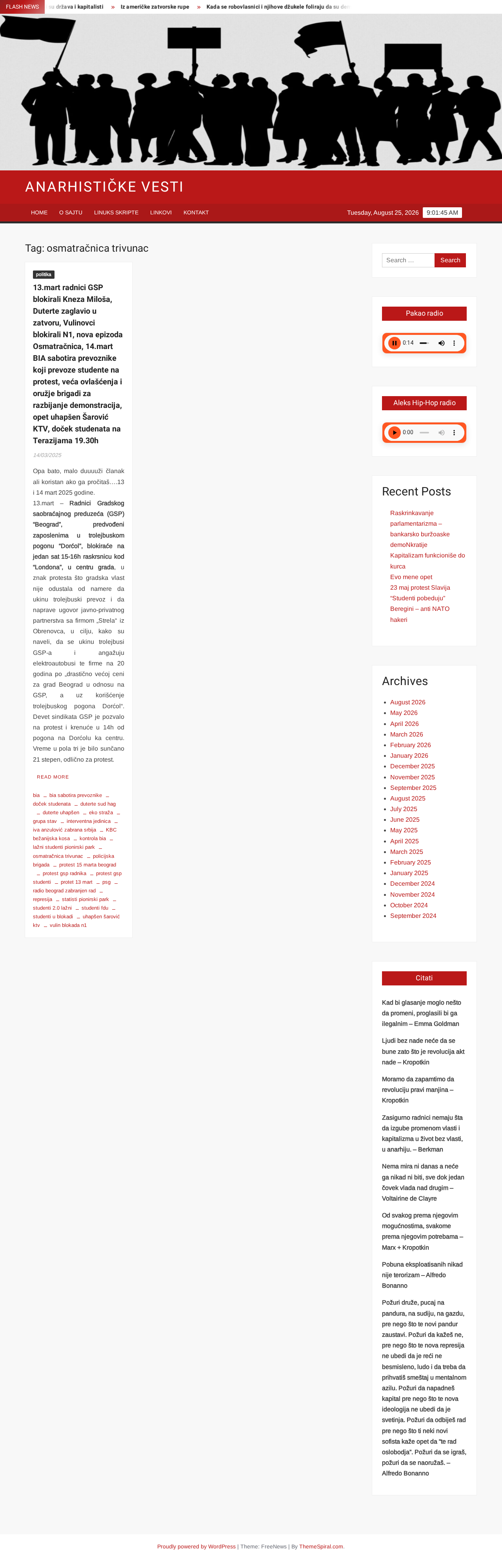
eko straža (101, 812)
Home (39, 212)
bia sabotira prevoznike (75, 795)
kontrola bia (93, 838)
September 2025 (413, 787)
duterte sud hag (98, 804)
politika (43, 274)
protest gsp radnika (64, 873)
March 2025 (406, 851)
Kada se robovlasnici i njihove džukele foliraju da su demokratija (257, 7)
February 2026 (410, 745)
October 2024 (409, 905)
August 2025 (408, 798)
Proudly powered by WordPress (196, 1546)
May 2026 (404, 712)
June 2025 (405, 819)
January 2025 (409, 873)
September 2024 (413, 915)
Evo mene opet (411, 577)
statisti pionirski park (85, 899)
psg (106, 882)
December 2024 (412, 883)
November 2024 (412, 894)
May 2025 (404, 830)
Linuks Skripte (116, 212)
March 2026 (406, 734)
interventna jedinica (89, 821)
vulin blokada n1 (68, 925)
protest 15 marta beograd (87, 865)
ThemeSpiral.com (321, 1546)
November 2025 (412, 777)
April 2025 (404, 841)
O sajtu (70, 212)
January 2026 (409, 755)
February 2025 (410, 862)
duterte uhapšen (61, 812)
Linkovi (161, 212)
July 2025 (403, 809)
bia (36, 795)
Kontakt (196, 212)
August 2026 (408, 702)
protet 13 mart (77, 882)
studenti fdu (95, 908)
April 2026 (404, 723)
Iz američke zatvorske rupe (123, 7)
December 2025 (412, 766)
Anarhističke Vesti (104, 187)
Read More (53, 777)
